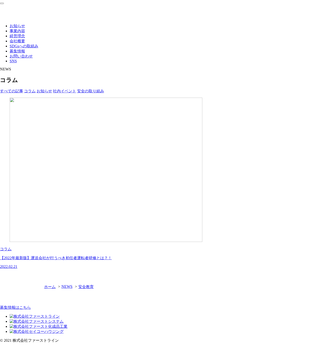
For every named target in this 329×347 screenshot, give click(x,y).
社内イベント (64, 91)
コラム (30, 91)
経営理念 (17, 36)
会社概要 (17, 41)
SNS (13, 61)
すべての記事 (11, 91)
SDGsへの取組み (24, 46)
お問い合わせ (21, 56)
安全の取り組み (90, 91)
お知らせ (17, 26)
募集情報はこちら (15, 307)
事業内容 (17, 31)
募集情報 (17, 51)
